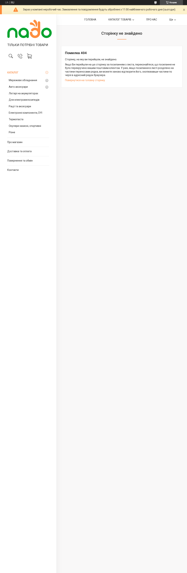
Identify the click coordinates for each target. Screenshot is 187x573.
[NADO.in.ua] (28, 29)
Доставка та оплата (19, 151)
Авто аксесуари (18, 86)
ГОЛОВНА (90, 19)
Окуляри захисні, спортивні (25, 125)
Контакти (13, 169)
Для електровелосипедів (24, 99)
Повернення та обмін (20, 160)
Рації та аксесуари (20, 106)
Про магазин (14, 142)
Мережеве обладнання (23, 80)
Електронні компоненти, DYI (25, 112)
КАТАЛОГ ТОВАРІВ (119, 19)
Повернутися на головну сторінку (85, 80)
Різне (12, 132)
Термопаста (16, 119)
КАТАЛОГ (12, 72)
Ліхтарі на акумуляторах (23, 93)
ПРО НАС (151, 19)
